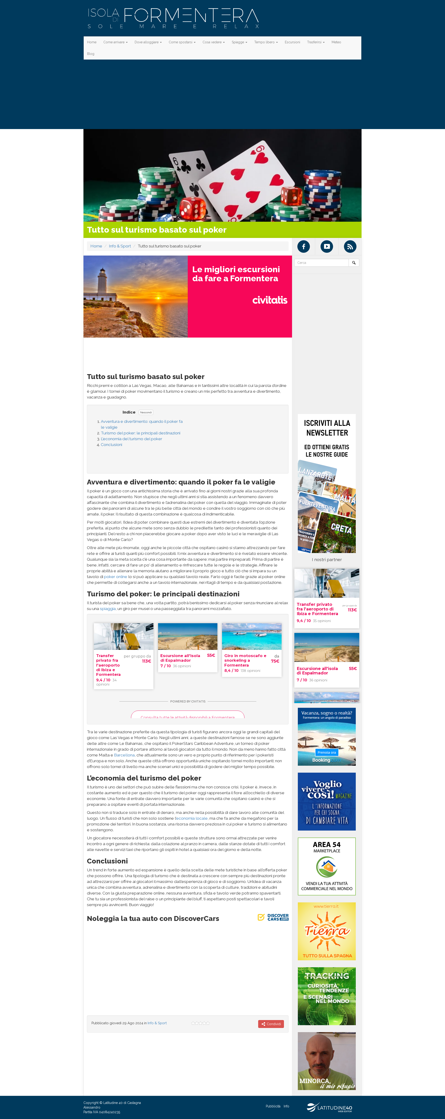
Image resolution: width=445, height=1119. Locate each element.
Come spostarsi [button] (181, 42)
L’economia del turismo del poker (131, 438)
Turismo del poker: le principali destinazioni (140, 433)
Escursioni (292, 42)
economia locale (192, 818)
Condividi (273, 1024)
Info (286, 1106)
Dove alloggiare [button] (147, 42)
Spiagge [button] (238, 42)
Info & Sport (120, 246)
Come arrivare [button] (114, 42)
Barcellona (124, 755)
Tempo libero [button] (265, 42)
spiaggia (108, 608)
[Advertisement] (222, 94)
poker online (115, 576)
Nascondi (146, 412)
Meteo (336, 42)
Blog (90, 54)
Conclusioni (111, 444)
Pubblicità (273, 1106)
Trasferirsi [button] (314, 42)
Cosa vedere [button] (212, 42)
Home (91, 42)
